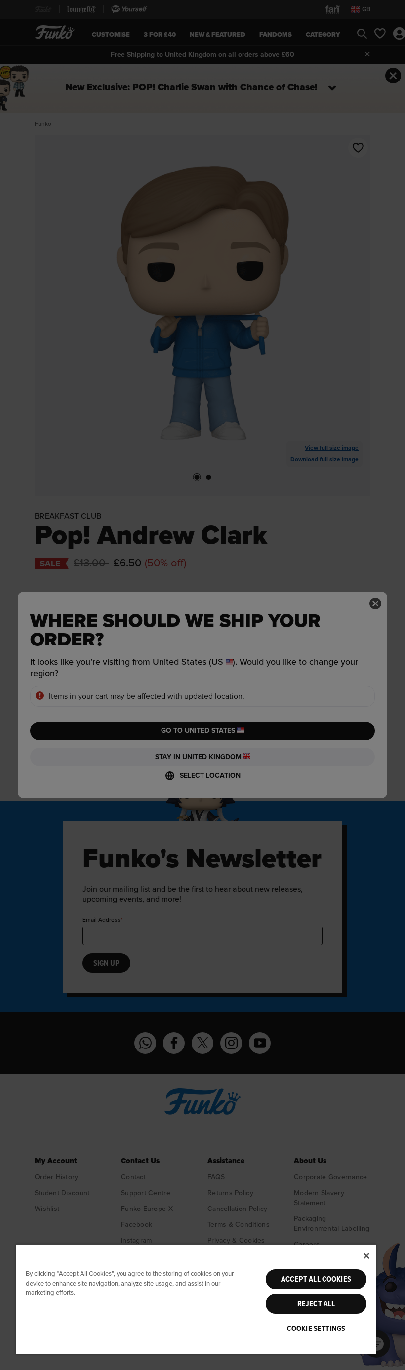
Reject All (316, 1304)
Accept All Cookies (316, 1279)
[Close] (366, 1256)
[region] (196, 1299)
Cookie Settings (316, 1328)
